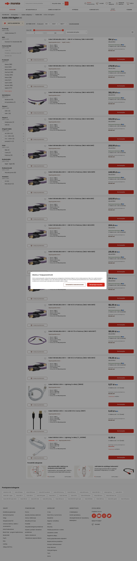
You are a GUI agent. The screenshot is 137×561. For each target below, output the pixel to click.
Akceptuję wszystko (95, 285)
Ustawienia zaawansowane (75, 285)
